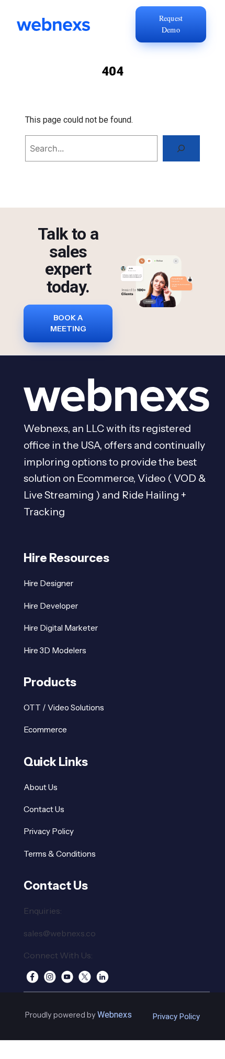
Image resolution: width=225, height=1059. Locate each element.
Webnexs (114, 1015)
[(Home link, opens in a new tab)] (67, 24)
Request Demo (171, 24)
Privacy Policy (49, 831)
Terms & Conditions (60, 854)
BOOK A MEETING (68, 323)
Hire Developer (51, 606)
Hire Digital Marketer (61, 628)
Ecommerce (45, 729)
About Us (41, 787)
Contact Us (44, 809)
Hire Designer (48, 583)
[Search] (181, 148)
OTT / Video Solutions (64, 707)
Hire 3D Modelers (55, 650)
